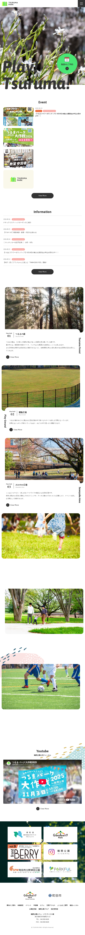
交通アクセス (51, 905)
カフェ (42, 905)
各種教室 (20, 905)
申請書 (36, 905)
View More (42, 196)
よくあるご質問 (62, 905)
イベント (28, 905)
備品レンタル (74, 905)
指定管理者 (54, 909)
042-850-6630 (44, 919)
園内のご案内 (11, 905)
